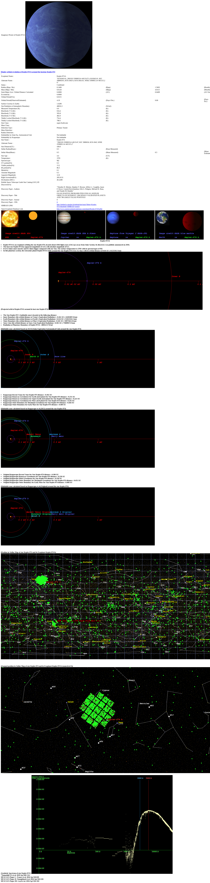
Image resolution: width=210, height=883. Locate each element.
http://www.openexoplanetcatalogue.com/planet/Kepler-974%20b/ (79, 209)
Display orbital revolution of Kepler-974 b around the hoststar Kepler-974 (28, 72)
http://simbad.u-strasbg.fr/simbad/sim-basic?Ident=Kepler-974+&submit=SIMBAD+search (77, 205)
